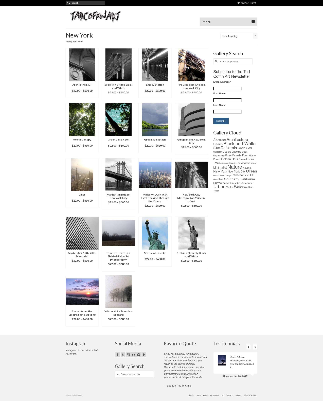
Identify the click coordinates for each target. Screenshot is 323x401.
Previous (248, 347)
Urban (219, 186)
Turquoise (235, 183)
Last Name (219, 105)
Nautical (247, 167)
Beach (218, 144)
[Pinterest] (138, 354)
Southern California (239, 178)
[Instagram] (128, 354)
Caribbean (217, 151)
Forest (216, 159)
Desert (227, 151)
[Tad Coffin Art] (96, 16)
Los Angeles (243, 163)
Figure (252, 155)
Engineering (219, 155)
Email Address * (222, 81)
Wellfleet (248, 187)
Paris (235, 174)
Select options (82, 95)
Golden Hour (229, 159)
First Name (219, 93)
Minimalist (220, 167)
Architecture (237, 139)
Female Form (240, 155)
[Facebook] (117, 354)
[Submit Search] (68, 3)
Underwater (247, 183)
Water (238, 186)
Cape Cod (245, 148)
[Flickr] (133, 354)
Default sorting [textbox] (229, 36)
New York (220, 171)
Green (242, 159)
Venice (229, 187)
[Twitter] (123, 354)
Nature (234, 166)
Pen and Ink (246, 175)
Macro (253, 163)
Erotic (228, 155)
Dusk (244, 151)
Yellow (216, 190)
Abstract (219, 139)
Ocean (251, 170)
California (229, 147)
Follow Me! (71, 353)
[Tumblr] (143, 354)
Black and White (239, 143)
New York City (236, 171)
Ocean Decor (218, 175)
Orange (228, 175)
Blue (216, 147)
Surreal (217, 183)
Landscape (223, 163)
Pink (215, 179)
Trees (226, 183)
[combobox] (238, 36)
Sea (221, 179)
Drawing (236, 151)
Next (255, 347)
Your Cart (248, 3)
